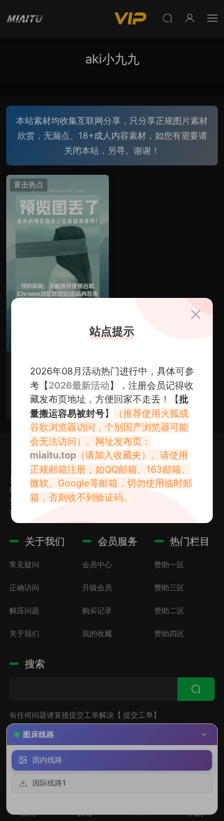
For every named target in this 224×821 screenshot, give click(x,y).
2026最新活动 (79, 385)
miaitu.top (53, 455)
